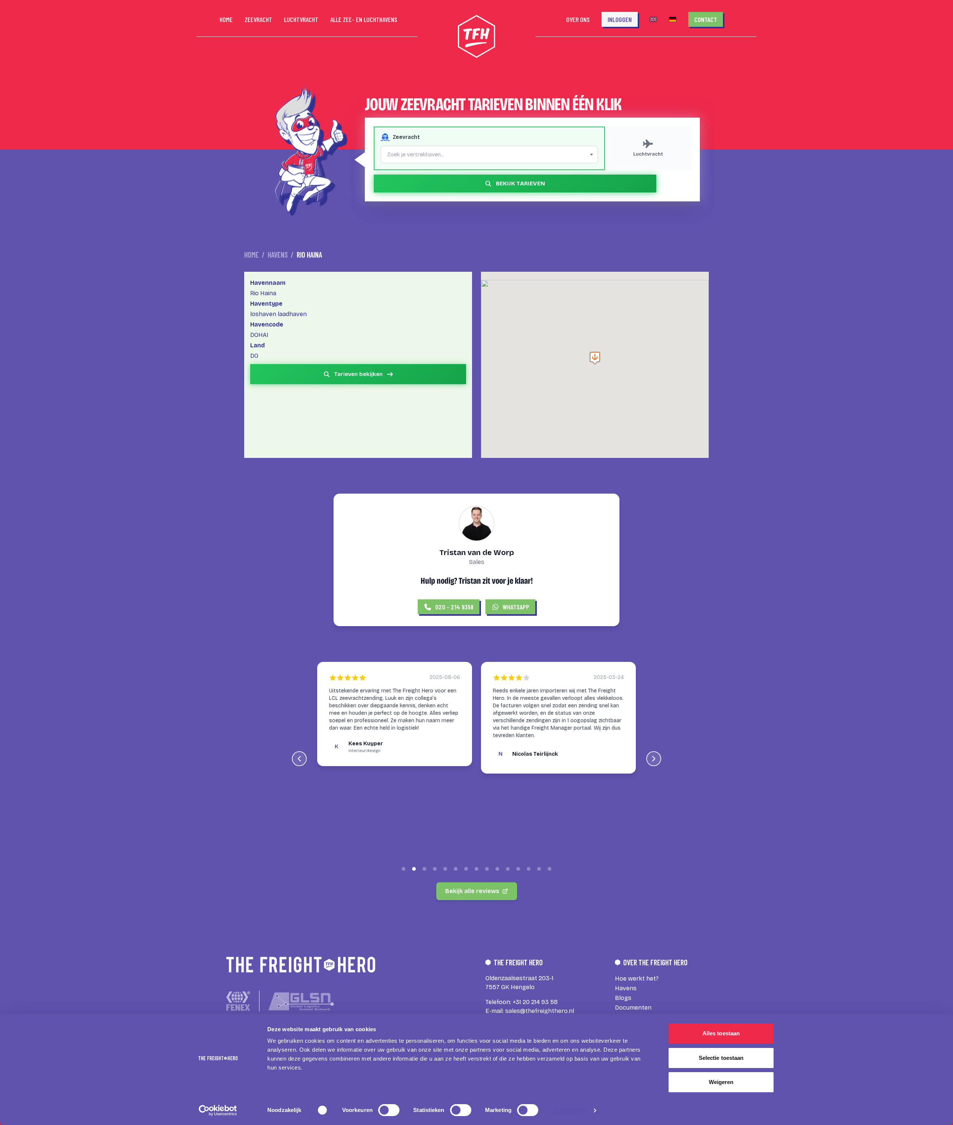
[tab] (403, 868)
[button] (595, 358)
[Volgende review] (653, 758)
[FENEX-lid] (238, 1001)
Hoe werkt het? (637, 978)
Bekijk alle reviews (472, 891)
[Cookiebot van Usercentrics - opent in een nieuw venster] (218, 1110)
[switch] (388, 1110)
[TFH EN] (653, 19)
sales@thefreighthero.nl (539, 1010)
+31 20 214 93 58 (535, 1002)
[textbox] (489, 154)
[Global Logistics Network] (301, 1001)
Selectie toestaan (721, 1058)
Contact (705, 19)
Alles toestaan (721, 1033)
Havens (278, 254)
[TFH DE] (672, 19)
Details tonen (569, 1110)
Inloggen (620, 19)
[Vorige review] (299, 758)
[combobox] (489, 154)
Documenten (633, 1007)
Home (251, 254)
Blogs (623, 997)
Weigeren (721, 1082)
